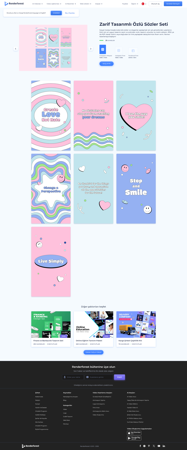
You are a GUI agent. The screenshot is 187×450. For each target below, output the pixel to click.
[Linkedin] (164, 446)
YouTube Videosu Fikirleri (135, 422)
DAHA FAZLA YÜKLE (93, 352)
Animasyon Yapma (99, 400)
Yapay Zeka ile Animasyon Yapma (138, 400)
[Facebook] (140, 446)
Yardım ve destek (41, 407)
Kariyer (37, 404)
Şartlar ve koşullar (41, 418)
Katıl (119, 377)
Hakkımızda (39, 396)
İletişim (37, 400)
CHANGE (56, 13)
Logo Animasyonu (99, 404)
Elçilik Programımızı (41, 429)
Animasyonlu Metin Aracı (101, 411)
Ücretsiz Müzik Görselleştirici (102, 396)
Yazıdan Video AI (132, 407)
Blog (64, 400)
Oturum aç (155, 4)
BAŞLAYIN (106, 64)
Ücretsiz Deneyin (173, 4)
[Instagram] (144, 446)
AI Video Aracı (131, 396)
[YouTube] (159, 446)
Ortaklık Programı (41, 411)
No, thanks (70, 13)
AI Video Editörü (132, 404)
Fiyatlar (125, 4)
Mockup (66, 424)
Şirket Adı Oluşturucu (134, 415)
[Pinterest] (149, 446)
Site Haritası (39, 422)
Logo (65, 413)
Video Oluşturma (98, 415)
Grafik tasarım (68, 416)
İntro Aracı (96, 407)
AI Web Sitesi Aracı (133, 411)
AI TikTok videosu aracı (134, 418)
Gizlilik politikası (40, 415)
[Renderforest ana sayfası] (14, 3)
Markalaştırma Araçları (70, 396)
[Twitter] (154, 446)
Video (65, 409)
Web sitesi (66, 420)
